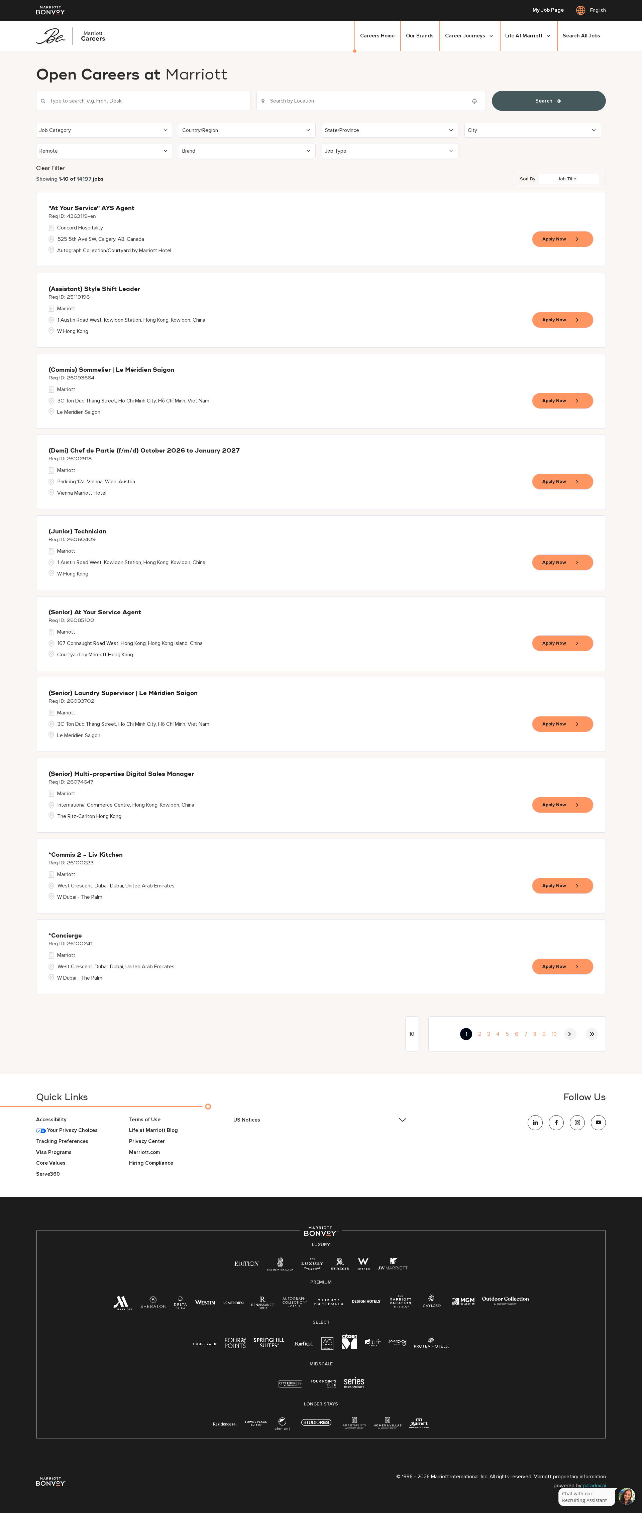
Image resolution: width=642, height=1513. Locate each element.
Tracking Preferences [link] (62, 1141)
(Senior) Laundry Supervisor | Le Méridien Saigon (123, 693)
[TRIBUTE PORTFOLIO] (328, 1302)
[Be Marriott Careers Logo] (73, 36)
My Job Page (548, 10)
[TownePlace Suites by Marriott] (256, 1423)
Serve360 (48, 1174)
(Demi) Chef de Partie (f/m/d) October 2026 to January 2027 (144, 451)
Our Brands (420, 36)
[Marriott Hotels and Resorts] (122, 1305)
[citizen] (349, 1347)
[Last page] (592, 1034)
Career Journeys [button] (465, 36)
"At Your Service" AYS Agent (91, 208)
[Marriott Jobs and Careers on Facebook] (556, 1122)
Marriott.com (144, 1152)
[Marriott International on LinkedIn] (535, 1122)
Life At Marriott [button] (523, 36)
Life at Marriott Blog (153, 1130)
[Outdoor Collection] (505, 1303)
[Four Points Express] (323, 1387)
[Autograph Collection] (294, 1303)
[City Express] (290, 1387)
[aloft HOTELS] (373, 1343)
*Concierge (65, 936)
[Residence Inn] (225, 1423)
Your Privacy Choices (72, 1130)
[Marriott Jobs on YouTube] (598, 1122)
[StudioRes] (316, 1426)
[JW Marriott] (393, 1266)
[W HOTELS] (363, 1266)
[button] (104, 130)
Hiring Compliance (151, 1163)
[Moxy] (397, 1343)
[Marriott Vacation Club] (400, 1304)
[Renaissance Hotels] (263, 1304)
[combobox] (143, 101)
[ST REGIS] (340, 1266)
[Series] (354, 1386)
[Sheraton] (153, 1304)
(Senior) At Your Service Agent (94, 613)
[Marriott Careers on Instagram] (577, 1122)
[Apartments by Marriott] (354, 1425)
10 (554, 1034)
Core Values (51, 1163)
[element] (282, 1425)
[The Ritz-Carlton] (280, 1266)
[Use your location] (476, 101)
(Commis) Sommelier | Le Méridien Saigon (111, 370)
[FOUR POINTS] (235, 1344)
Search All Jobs (581, 36)
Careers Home (377, 36)
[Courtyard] (205, 1343)
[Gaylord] (431, 1306)
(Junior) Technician (77, 532)
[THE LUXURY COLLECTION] (312, 1266)
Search (543, 101)
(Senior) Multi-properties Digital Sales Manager (121, 774)
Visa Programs (54, 1152)
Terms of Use (144, 1120)
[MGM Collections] (463, 1302)
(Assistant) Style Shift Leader (94, 289)
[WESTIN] (205, 1302)
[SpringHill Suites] (270, 1344)
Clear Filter (50, 168)
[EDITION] (246, 1263)
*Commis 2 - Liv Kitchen (85, 855)
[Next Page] (570, 1034)
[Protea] (431, 1344)
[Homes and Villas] (387, 1425)
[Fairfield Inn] (304, 1343)
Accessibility (51, 1120)
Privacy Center (147, 1141)
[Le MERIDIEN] (233, 1302)
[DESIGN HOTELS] (366, 1302)
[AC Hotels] (327, 1345)
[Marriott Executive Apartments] (419, 1424)
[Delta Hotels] (180, 1304)
